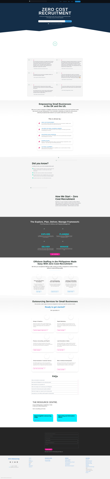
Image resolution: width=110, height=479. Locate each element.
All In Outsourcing (13, 459)
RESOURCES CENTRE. (48, 458)
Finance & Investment (89, 460)
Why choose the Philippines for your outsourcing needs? (41, 382)
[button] (55, 44)
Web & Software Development (69, 465)
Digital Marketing (67, 460)
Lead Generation (67, 463)
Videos (72, 1)
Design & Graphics (67, 459)
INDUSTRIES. (88, 458)
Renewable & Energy (89, 463)
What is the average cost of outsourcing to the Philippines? (42, 386)
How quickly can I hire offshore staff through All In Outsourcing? (43, 393)
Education (87, 464)
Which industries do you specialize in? (38, 384)
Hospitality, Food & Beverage (90, 466)
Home (61, 1)
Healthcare (87, 465)
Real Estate (87, 459)
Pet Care (87, 472)
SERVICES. (67, 458)
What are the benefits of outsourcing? (38, 380)
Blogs (69, 1)
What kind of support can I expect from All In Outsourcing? (42, 391)
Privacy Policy (31, 465)
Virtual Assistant (67, 464)
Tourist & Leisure (88, 471)
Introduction (65, 1)
